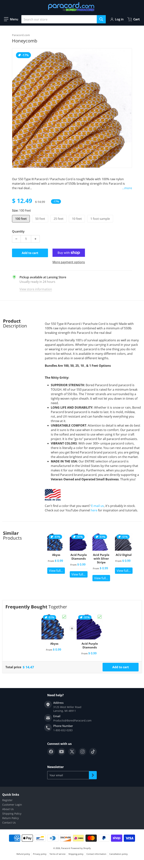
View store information (36, 289)
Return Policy (10, 818)
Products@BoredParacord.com (72, 720)
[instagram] (82, 751)
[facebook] (51, 751)
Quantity (18, 231)
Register (7, 800)
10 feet (77, 219)
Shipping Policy (11, 813)
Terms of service (57, 854)
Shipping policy (75, 854)
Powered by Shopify (81, 848)
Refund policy (23, 854)
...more (127, 188)
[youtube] (61, 751)
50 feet (40, 219)
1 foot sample (100, 219)
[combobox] (63, 19)
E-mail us (97, 506)
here (94, 510)
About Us (8, 809)
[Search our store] (101, 19)
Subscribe (93, 775)
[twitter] (72, 751)
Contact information (96, 854)
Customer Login (12, 804)
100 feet (21, 219)
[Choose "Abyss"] (64, 617)
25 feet (58, 219)
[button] (11, 19)
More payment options (68, 262)
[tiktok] (93, 751)
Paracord (65, 848)
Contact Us (9, 822)
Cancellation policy (118, 854)
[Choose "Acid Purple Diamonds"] (99, 617)
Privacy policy (39, 854)
